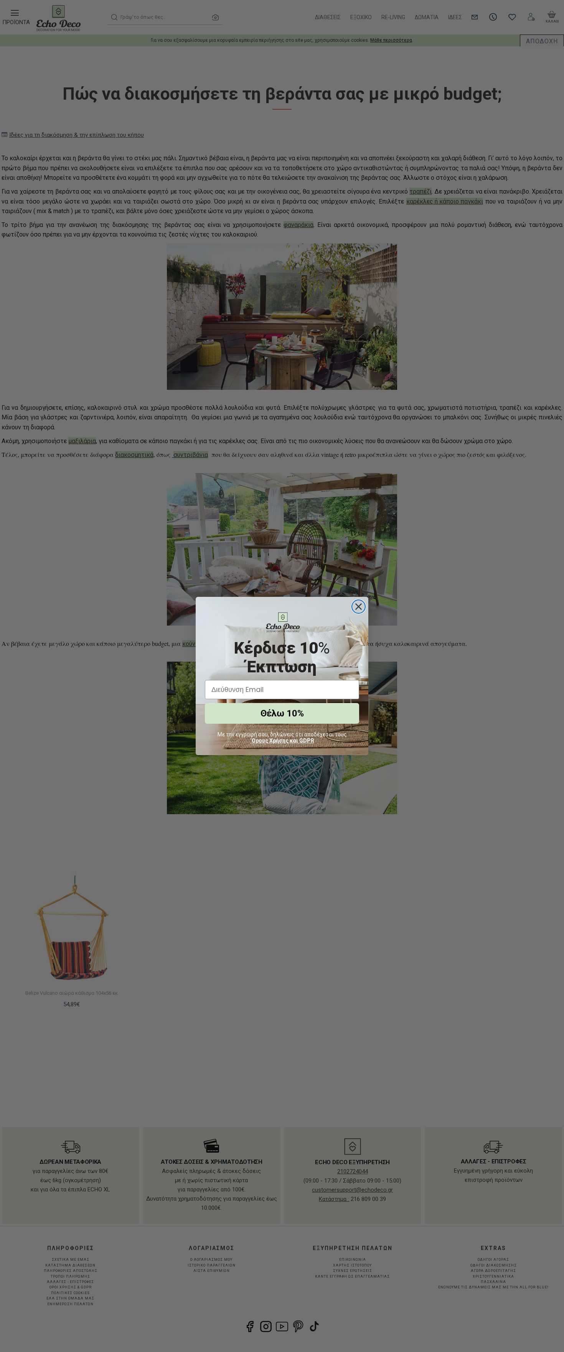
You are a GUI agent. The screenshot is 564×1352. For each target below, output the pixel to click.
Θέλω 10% (282, 713)
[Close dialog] (358, 606)
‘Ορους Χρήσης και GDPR (282, 741)
